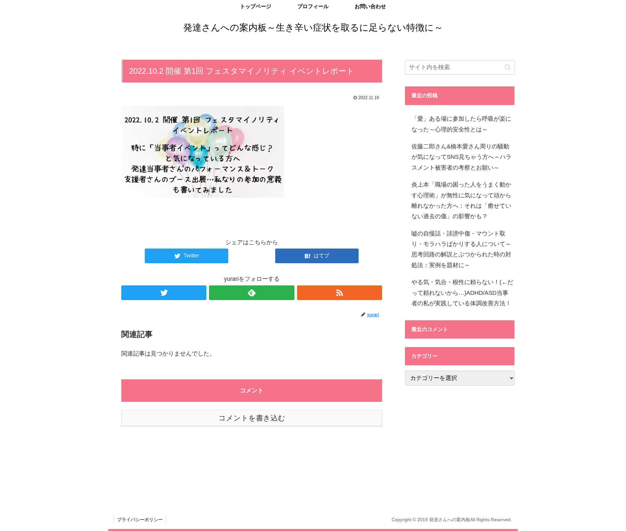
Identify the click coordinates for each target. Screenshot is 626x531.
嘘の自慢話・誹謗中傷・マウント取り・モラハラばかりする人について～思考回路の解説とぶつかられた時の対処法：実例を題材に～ (461, 249)
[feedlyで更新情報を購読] (251, 292)
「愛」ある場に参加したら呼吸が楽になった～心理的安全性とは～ (461, 123)
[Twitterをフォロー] (163, 292)
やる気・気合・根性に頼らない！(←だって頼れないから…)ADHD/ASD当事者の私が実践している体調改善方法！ (462, 293)
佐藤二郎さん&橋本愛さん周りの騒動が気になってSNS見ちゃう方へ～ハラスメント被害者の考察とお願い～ (461, 157)
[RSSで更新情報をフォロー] (339, 292)
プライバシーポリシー (140, 519)
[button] (508, 67)
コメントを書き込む (251, 418)
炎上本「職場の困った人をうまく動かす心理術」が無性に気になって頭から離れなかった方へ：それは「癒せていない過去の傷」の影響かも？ (461, 200)
